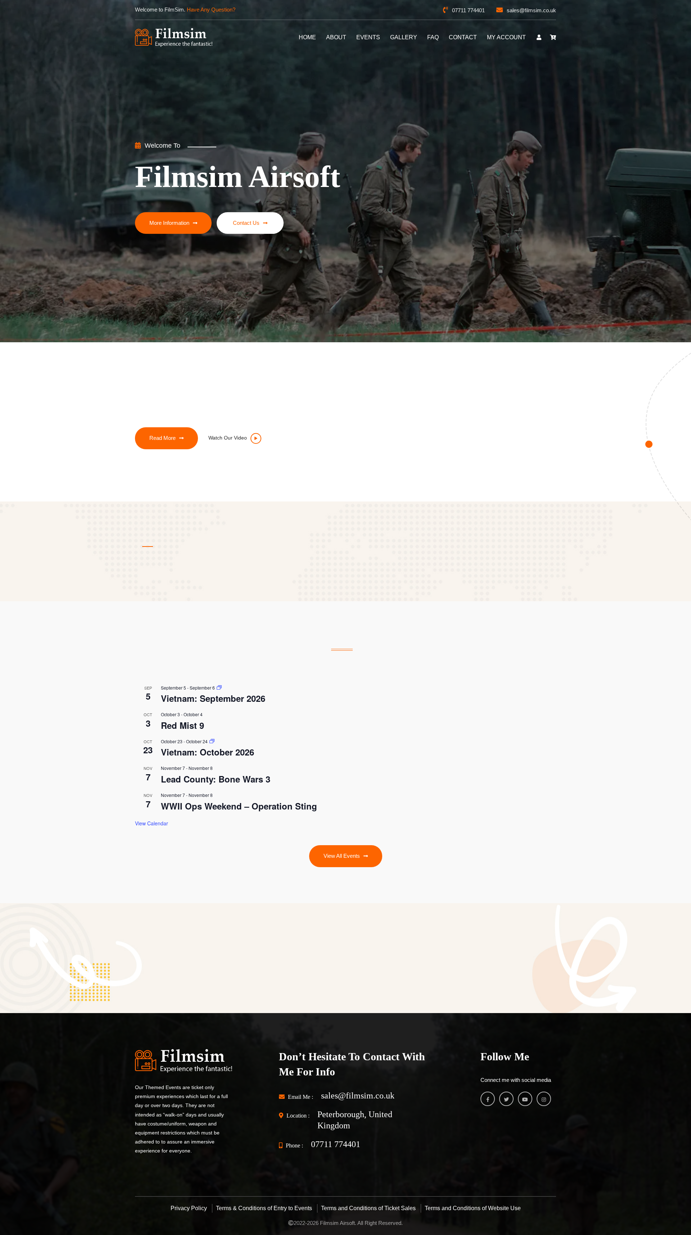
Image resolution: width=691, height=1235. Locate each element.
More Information (170, 223)
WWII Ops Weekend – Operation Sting (239, 806)
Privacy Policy (189, 1208)
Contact (463, 37)
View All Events (342, 856)
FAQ (433, 37)
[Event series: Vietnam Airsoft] (219, 688)
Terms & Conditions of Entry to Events (264, 1208)
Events (368, 37)
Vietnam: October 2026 (207, 752)
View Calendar (151, 823)
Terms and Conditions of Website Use (473, 1208)
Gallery (403, 37)
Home (307, 37)
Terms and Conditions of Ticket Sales (368, 1208)
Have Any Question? (211, 9)
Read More (163, 438)
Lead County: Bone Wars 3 (215, 779)
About (336, 37)
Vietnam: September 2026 (213, 698)
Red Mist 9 (182, 725)
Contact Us (247, 223)
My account (506, 37)
